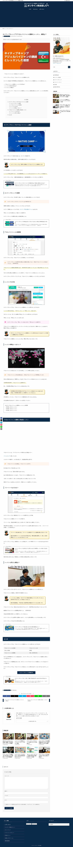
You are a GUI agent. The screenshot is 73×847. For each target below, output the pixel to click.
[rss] (68, 0)
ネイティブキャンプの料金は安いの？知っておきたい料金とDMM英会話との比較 (31, 222)
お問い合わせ (7, 824)
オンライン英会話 (57, 77)
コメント (7, 775)
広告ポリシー (7, 835)
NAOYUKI (8, 719)
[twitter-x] (65, 0)
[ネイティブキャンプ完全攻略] (36, 5)
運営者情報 (7, 840)
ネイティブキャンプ (7, 36)
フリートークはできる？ (15, 111)
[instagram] (66, 0)
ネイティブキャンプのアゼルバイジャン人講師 (18, 101)
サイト (6, 800)
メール (6, 795)
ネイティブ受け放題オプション (26, 209)
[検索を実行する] (69, 67)
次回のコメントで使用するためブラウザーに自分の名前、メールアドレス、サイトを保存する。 (23, 804)
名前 (6, 791)
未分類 (55, 84)
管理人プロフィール (9, 838)
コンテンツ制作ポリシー (10, 827)
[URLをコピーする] (46, 696)
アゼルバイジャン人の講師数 (16, 104)
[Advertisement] (36, 19)
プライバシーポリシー (9, 832)
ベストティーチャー (58, 82)
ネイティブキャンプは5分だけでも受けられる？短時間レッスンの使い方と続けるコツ (31, 549)
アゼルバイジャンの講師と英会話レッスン (17, 109)
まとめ (10, 114)
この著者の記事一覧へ (32, 721)
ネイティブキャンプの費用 (16, 103)
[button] (6, 696)
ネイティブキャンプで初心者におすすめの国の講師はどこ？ (27, 626)
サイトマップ (7, 829)
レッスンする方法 (14, 106)
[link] (17, 718)
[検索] (69, 0)
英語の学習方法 (57, 86)
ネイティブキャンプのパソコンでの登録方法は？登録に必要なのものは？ (30, 183)
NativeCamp (14, 690)
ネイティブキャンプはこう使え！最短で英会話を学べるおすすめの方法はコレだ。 (31, 679)
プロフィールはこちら (57, 63)
